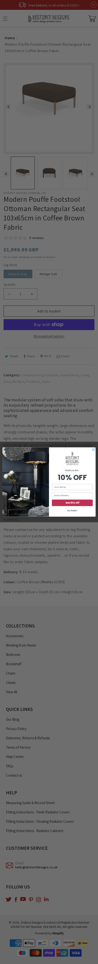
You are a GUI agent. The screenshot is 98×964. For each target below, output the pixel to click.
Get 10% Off (72, 503)
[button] (72, 459)
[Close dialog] (93, 449)
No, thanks (72, 510)
